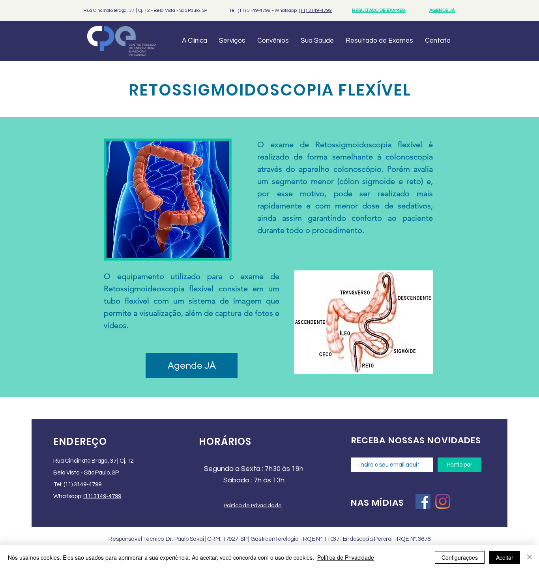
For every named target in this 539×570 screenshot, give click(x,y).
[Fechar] (529, 557)
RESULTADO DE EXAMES (378, 10)
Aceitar (504, 557)
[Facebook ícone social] (422, 501)
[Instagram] (442, 501)
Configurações (460, 557)
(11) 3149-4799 (315, 10)
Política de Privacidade (345, 557)
